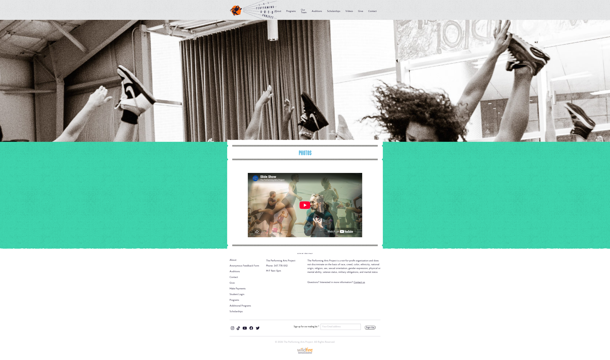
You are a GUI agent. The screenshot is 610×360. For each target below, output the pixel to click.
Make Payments (238, 288)
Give (360, 11)
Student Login (237, 294)
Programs (291, 11)
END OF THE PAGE (305, 253)
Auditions (317, 11)
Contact (372, 11)
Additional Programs (240, 306)
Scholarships (333, 11)
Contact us (359, 282)
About (277, 11)
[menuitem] (278, 11)
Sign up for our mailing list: (306, 327)
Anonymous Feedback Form (244, 266)
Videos (349, 11)
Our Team (304, 11)
